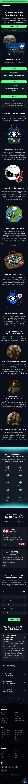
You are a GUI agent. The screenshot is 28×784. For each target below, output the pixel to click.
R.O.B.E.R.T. (18, 193)
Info (2, 757)
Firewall (10, 320)
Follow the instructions (10, 88)
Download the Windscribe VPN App (14, 75)
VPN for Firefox (5, 737)
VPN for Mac (4, 732)
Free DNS (3, 720)
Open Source (4, 718)
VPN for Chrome (5, 734)
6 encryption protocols (13, 157)
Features (17, 716)
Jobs (2, 755)
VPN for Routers (19, 741)
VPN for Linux (18, 732)
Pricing (3, 714)
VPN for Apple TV (19, 737)
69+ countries (21, 233)
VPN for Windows (5, 730)
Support (3, 716)
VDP (16, 753)
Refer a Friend (18, 718)
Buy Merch (17, 714)
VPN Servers (4, 722)
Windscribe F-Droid (6, 743)
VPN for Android (19, 730)
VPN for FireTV (18, 734)
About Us (3, 751)
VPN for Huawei (19, 739)
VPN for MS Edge (5, 739)
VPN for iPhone (5, 741)
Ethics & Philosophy (20, 720)
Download (3, 712)
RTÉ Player (23, 373)
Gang (16, 757)
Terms (2, 753)
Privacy (16, 751)
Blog (16, 755)
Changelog (17, 712)
